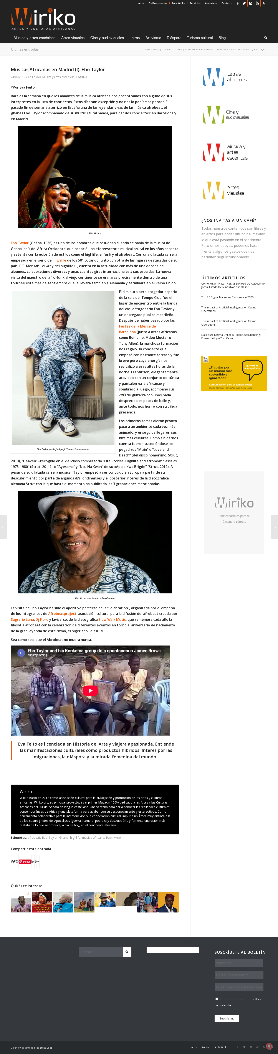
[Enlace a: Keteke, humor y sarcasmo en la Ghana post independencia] (84, 902)
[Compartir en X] (14, 861)
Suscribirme (226, 1018)
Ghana (63, 837)
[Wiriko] (43, 19)
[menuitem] (141, 3)
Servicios (195, 3)
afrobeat (34, 837)
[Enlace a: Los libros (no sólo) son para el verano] (126, 899)
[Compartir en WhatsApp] (17, 861)
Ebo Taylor (20, 242)
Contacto (227, 3)
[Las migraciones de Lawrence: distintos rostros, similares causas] (274, 527)
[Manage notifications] (269, 1046)
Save (27, 861)
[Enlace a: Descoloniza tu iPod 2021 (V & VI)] (63, 902)
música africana (93, 837)
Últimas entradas (25, 49)
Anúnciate (211, 3)
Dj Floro (42, 619)
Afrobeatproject (62, 613)
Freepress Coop (43, 1047)
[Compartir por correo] (37, 861)
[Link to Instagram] (251, 3)
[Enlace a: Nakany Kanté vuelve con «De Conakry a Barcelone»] (42, 902)
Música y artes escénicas (58, 77)
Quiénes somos (158, 3)
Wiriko (83, 77)
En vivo (36, 77)
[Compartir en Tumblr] (35, 861)
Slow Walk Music (112, 619)
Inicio (141, 3)
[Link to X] (244, 3)
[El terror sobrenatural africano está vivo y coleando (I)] (3, 527)
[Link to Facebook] (238, 3)
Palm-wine (113, 837)
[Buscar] (264, 37)
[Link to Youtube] (257, 3)
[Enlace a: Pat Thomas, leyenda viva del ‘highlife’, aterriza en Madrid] (105, 899)
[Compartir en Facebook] (12, 861)
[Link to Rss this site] (264, 3)
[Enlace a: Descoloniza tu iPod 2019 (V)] (147, 902)
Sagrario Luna (22, 619)
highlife (59, 260)
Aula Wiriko (178, 3)
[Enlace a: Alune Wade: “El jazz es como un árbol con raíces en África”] (168, 902)
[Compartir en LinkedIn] (32, 861)
